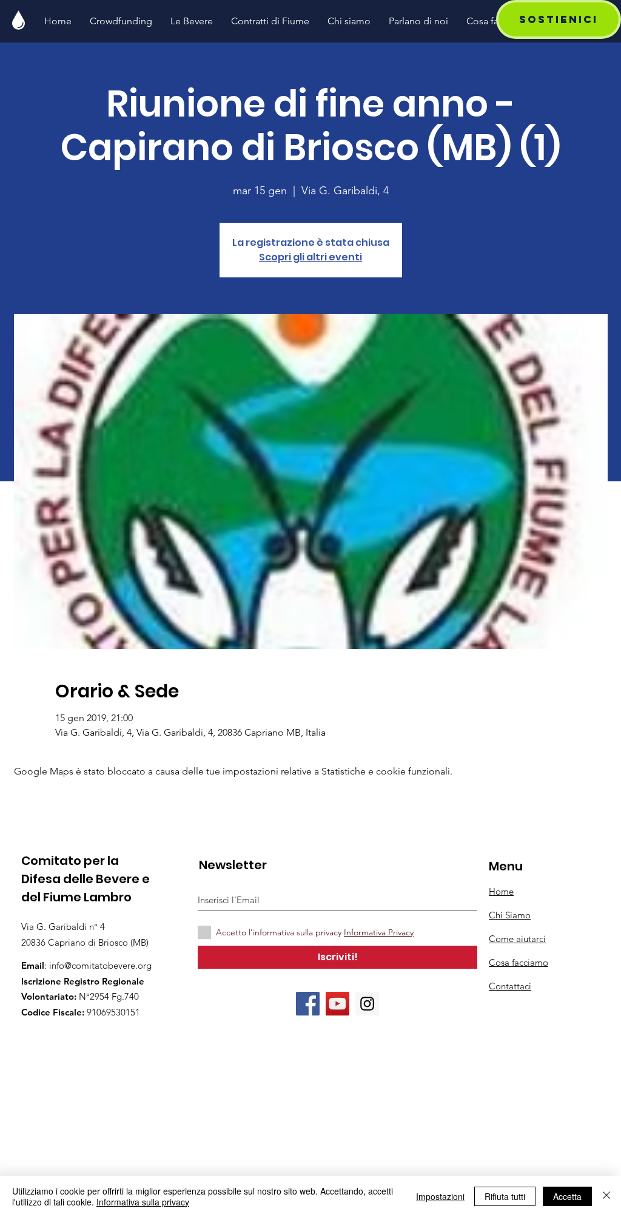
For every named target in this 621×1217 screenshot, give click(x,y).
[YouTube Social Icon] (337, 1003)
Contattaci (510, 986)
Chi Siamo (510, 915)
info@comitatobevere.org (100, 965)
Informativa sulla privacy (142, 1202)
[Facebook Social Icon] (308, 1003)
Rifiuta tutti (505, 1196)
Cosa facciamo (518, 962)
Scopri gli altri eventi (310, 257)
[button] (558, 19)
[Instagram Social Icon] (367, 1003)
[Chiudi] (606, 1196)
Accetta (567, 1196)
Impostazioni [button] (440, 1196)
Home (501, 891)
